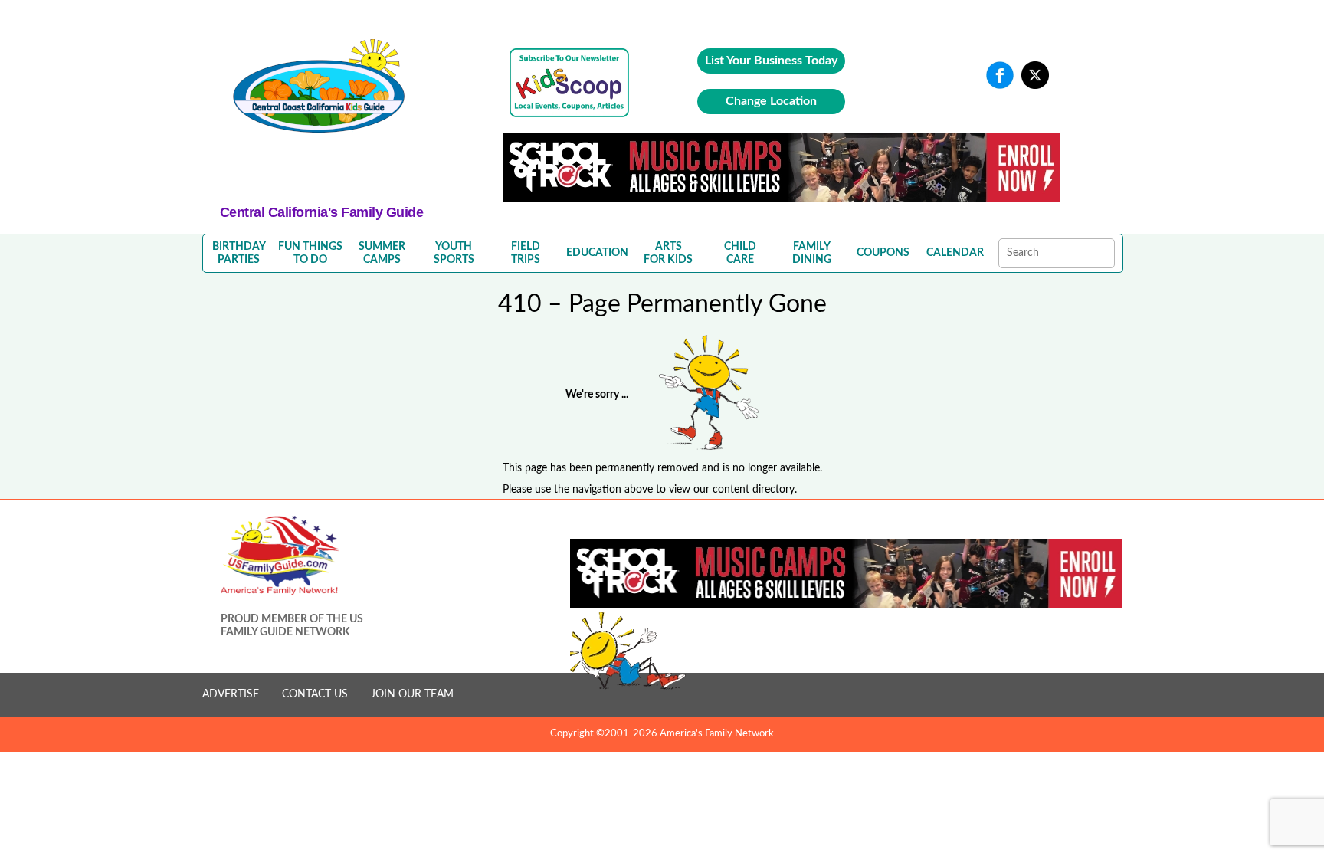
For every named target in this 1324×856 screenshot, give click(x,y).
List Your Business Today (771, 60)
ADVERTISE (230, 694)
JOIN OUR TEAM (412, 694)
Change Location (771, 101)
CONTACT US (315, 694)
